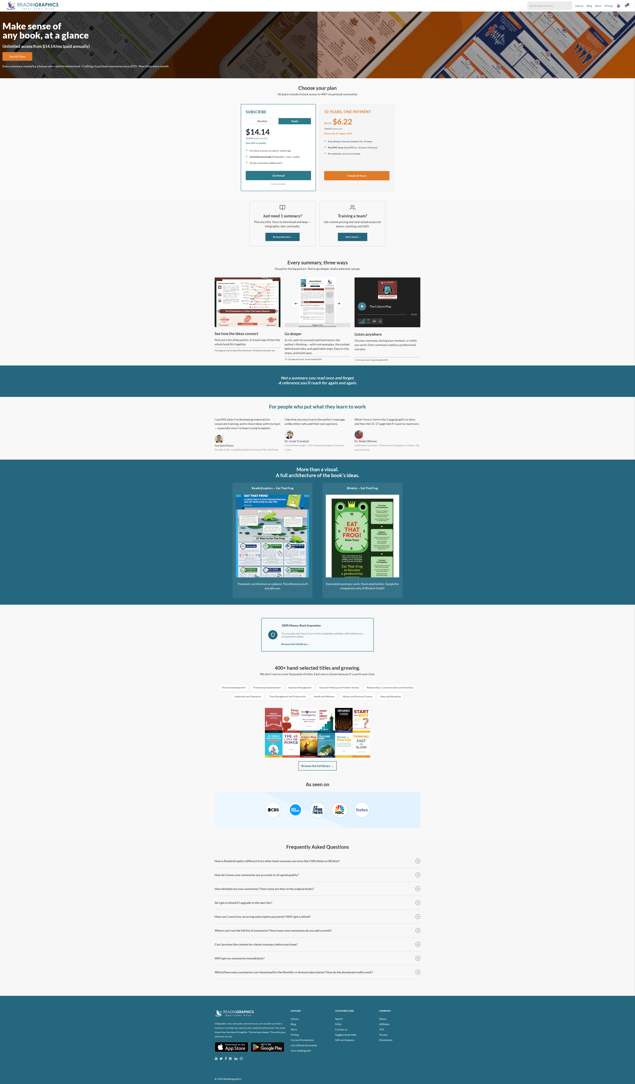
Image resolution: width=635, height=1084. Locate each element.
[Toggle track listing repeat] (374, 321)
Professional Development (267, 687)
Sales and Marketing (390, 696)
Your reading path (301, 1050)
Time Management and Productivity (287, 696)
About (382, 1018)
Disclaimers (385, 1039)
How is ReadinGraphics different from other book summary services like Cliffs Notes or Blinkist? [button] (277, 861)
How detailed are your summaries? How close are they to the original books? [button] (264, 889)
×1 (380, 321)
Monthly (262, 121)
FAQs (338, 1024)
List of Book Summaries (304, 1045)
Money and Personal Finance (357, 696)
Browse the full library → (296, 644)
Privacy (383, 1034)
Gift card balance (344, 1039)
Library (295, 1018)
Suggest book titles (346, 1034)
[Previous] (296, 303)
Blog (293, 1024)
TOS (381, 1029)
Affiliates (384, 1024)
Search (339, 1018)
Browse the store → (283, 236)
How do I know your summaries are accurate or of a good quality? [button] (257, 875)
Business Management (300, 687)
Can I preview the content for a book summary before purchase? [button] (256, 944)
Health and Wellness (324, 696)
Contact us (341, 1029)
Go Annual (278, 175)
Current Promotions (302, 1039)
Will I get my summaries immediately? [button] (240, 958)
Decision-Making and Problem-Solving (339, 687)
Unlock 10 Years (356, 175)
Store (294, 1029)
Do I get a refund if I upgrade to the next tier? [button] (243, 902)
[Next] (339, 303)
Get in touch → (353, 236)
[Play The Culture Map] (362, 306)
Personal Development (233, 687)
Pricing (295, 1034)
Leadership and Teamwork (247, 696)
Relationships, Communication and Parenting (390, 687)
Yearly (294, 121)
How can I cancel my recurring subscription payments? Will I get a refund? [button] (263, 916)
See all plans (17, 56)
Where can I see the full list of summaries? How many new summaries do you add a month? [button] (273, 930)
